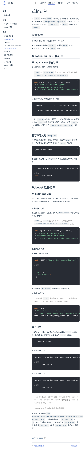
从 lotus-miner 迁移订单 (13, 45)
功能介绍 (43, 3)
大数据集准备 (8, 36)
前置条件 (8, 43)
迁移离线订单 (8, 39)
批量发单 (7, 52)
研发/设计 (61, 3)
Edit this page (37, 438)
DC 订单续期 (8, 55)
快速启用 (7, 15)
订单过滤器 (7, 62)
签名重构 (7, 69)
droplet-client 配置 (10, 24)
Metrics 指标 (8, 65)
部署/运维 (51, 3)
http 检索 (7, 58)
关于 (68, 3)
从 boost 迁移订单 (11, 48)
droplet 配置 (8, 27)
